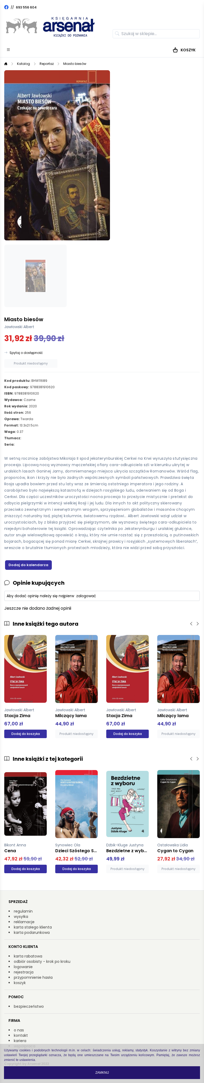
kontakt (21, 1035)
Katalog (23, 63)
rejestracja (23, 972)
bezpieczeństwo (29, 1006)
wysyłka (21, 916)
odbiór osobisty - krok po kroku (42, 961)
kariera (20, 1040)
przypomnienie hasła (33, 977)
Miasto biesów (74, 63)
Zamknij (102, 1072)
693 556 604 (26, 7)
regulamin (23, 911)
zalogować (86, 596)
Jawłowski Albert (19, 326)
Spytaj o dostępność (26, 353)
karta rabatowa (28, 956)
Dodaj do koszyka (25, 733)
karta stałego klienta (33, 927)
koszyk (20, 982)
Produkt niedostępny (31, 363)
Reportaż (47, 63)
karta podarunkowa (32, 932)
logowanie (23, 966)
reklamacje (24, 922)
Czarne (29, 400)
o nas (19, 1030)
